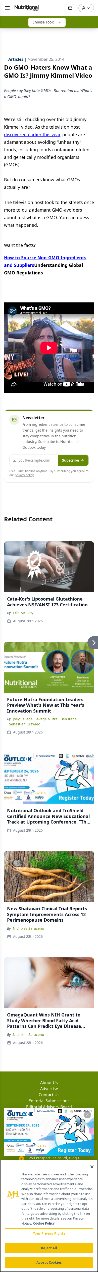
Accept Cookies (49, 1262)
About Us (49, 1082)
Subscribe (70, 460)
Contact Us (49, 1094)
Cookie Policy (44, 1223)
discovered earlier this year (32, 134)
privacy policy (24, 475)
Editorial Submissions (49, 1101)
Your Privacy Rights (49, 1233)
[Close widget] (87, 1114)
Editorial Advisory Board (49, 1107)
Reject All (49, 1248)
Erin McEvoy (23, 612)
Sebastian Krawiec (24, 724)
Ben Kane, (69, 719)
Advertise (49, 1088)
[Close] (91, 1166)
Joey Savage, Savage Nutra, (36, 719)
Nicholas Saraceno (28, 928)
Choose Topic (43, 22)
